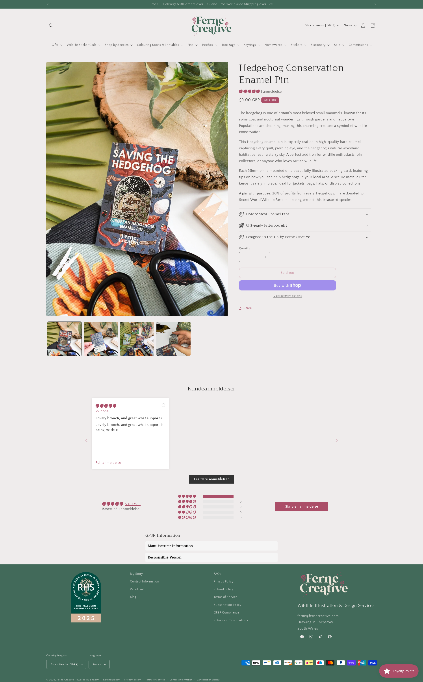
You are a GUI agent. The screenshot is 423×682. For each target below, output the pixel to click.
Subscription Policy (227, 605)
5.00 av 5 (133, 504)
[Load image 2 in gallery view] (101, 339)
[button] (51, 25)
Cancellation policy (208, 679)
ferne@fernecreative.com (318, 616)
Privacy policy (132, 679)
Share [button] (247, 308)
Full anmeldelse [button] (108, 463)
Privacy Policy (223, 582)
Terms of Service (225, 597)
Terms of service (155, 679)
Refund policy (111, 679)
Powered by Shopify (87, 679)
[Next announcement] (375, 4)
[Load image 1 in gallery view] (64, 339)
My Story (136, 574)
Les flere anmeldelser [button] (211, 479)
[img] (106, 406)
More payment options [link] (287, 295)
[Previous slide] (86, 440)
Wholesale (137, 589)
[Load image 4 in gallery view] (173, 339)
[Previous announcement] (48, 4)
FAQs (217, 574)
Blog (133, 597)
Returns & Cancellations (231, 620)
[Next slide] (336, 440)
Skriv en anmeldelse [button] (301, 506)
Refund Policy (223, 589)
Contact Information (144, 582)
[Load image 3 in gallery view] (137, 339)
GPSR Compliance (226, 612)
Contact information (181, 679)
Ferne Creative (65, 679)
